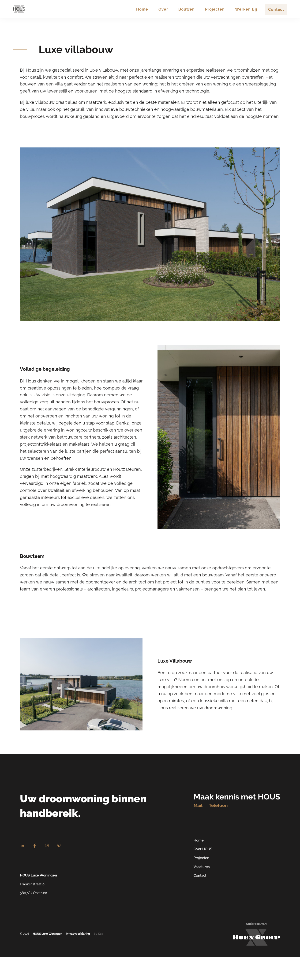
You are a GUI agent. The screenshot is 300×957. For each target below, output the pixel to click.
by (98, 933)
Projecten (201, 858)
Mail (198, 805)
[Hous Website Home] (19, 9)
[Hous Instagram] (46, 845)
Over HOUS (203, 849)
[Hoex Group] (256, 937)
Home (199, 840)
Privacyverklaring (78, 933)
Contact (200, 875)
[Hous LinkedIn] (22, 845)
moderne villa (227, 693)
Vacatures (202, 867)
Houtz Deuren (127, 469)
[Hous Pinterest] (59, 845)
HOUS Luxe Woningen (47, 933)
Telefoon (218, 805)
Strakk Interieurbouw (85, 469)
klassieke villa (214, 700)
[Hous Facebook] (34, 845)
